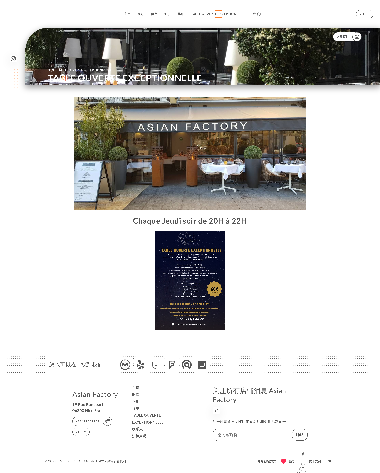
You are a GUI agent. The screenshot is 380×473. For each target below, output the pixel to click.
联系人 (257, 14)
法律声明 (139, 436)
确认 (300, 434)
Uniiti (330, 461)
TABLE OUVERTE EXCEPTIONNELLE (218, 14)
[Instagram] (13, 58)
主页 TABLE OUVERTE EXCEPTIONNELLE (80, 70)
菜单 (181, 14)
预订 (141, 14)
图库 (154, 14)
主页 (127, 14)
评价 (167, 14)
